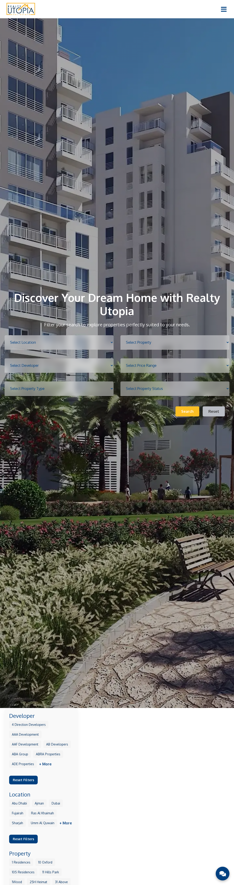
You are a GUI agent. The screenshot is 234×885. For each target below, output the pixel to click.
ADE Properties (23, 764)
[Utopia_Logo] (20, 8)
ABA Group (20, 754)
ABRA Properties (48, 754)
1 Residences (21, 862)
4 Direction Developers (29, 725)
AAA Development (25, 734)
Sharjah (17, 823)
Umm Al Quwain (42, 823)
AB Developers (57, 744)
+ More (45, 764)
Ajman (39, 803)
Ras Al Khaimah (42, 813)
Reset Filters (23, 780)
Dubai (56, 803)
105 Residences (23, 872)
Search (187, 411)
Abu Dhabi (19, 803)
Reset (213, 411)
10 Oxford (45, 862)
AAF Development (25, 744)
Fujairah (17, 813)
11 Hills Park (50, 872)
